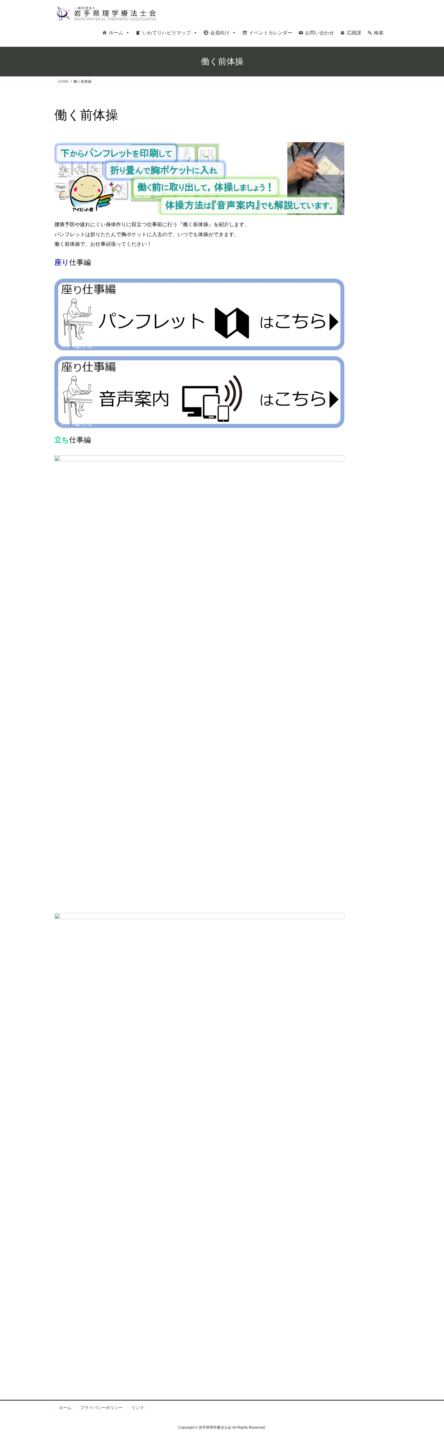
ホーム (116, 32)
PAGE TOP (428, 1393)
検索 (379, 32)
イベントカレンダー (270, 32)
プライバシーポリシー (101, 1407)
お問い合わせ (319, 32)
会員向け (220, 32)
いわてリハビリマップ (167, 32)
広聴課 (354, 32)
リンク (137, 1407)
